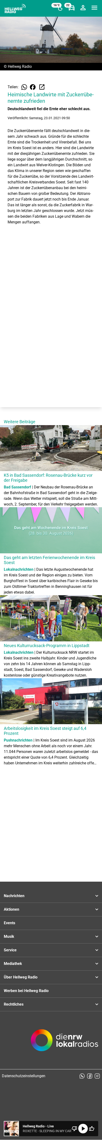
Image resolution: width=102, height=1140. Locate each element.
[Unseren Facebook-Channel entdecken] (90, 1076)
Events (9, 923)
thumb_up (91, 1128)
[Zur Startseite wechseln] (15, 8)
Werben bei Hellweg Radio (26, 990)
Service (10, 950)
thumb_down (74, 1128)
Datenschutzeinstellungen (23, 1076)
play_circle (83, 1128)
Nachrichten (14, 896)
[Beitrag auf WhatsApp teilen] (24, 87)
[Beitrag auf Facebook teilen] (33, 87)
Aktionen (11, 909)
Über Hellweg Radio (20, 977)
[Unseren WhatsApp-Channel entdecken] (82, 1076)
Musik (9, 936)
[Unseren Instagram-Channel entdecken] (97, 1076)
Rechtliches (13, 1004)
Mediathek (13, 963)
